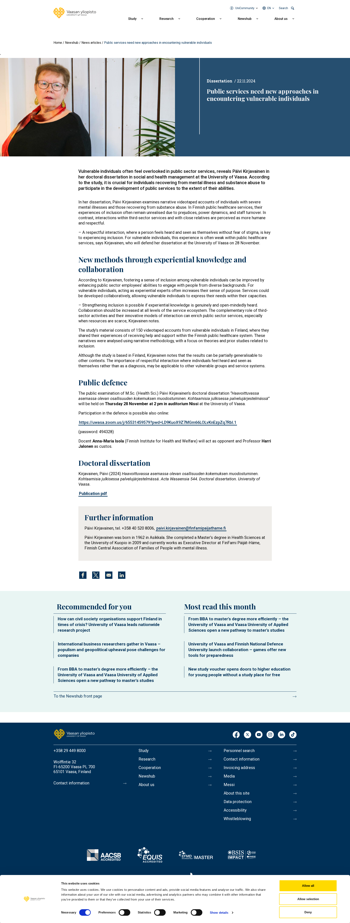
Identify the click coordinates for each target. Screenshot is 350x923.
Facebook (236, 735)
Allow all (308, 885)
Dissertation (219, 80)
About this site (237, 793)
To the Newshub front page (78, 696)
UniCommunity (245, 8)
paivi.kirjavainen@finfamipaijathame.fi (191, 528)
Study (132, 19)
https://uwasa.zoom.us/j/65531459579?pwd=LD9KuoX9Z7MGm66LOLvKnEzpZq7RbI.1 (157, 422)
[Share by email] (108, 575)
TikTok (293, 735)
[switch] (124, 912)
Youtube (258, 735)
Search (283, 8)
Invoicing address (239, 767)
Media (229, 776)
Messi (229, 784)
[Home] (74, 12)
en (269, 8)
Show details (219, 912)
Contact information (71, 783)
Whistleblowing (237, 818)
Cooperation (205, 19)
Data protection (238, 801)
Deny (308, 912)
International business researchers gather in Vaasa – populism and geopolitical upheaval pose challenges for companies (111, 650)
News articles (91, 43)
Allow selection (308, 899)
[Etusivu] (74, 734)
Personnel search (239, 750)
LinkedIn (281, 735)
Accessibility (235, 810)
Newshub (245, 19)
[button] (87, 107)
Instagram (270, 735)
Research (166, 19)
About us (281, 19)
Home (57, 43)
